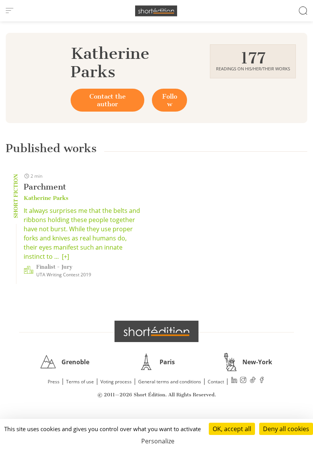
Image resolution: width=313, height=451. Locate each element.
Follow (169, 100)
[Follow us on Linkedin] (234, 381)
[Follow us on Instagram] (243, 381)
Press (54, 381)
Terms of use (80, 381)
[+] (65, 256)
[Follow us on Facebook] (262, 381)
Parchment (45, 186)
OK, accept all (232, 429)
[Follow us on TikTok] (253, 381)
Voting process (116, 381)
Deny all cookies (286, 429)
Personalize (157, 441)
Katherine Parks (46, 198)
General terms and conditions (169, 381)
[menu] (9, 10)
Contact (216, 381)
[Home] (156, 11)
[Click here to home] (156, 331)
